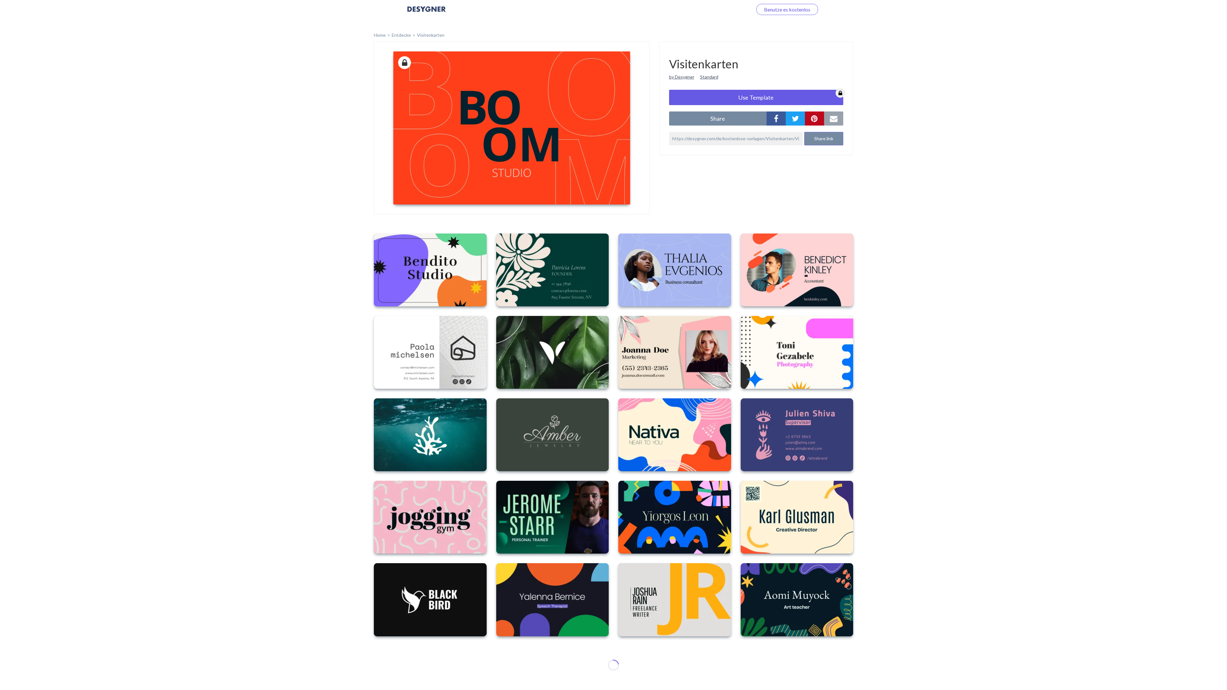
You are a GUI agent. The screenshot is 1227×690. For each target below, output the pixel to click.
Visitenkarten (430, 35)
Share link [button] (823, 138)
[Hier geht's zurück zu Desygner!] (427, 13)
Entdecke (401, 35)
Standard (709, 77)
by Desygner (681, 77)
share (717, 118)
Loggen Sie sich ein (725, 9)
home (380, 35)
